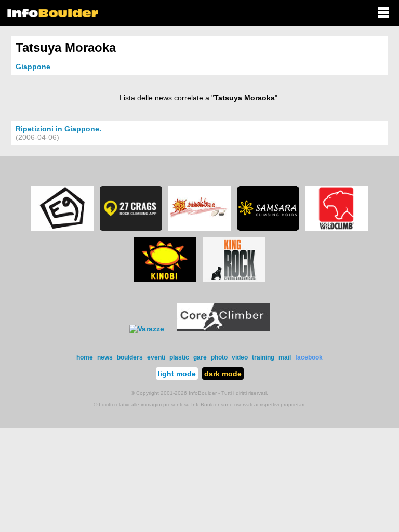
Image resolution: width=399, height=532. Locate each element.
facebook (309, 357)
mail (284, 357)
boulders (130, 357)
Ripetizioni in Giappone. (58, 129)
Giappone (33, 66)
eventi (156, 357)
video (240, 357)
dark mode (223, 373)
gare (200, 357)
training (263, 357)
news (105, 357)
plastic (179, 357)
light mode (177, 373)
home (84, 357)
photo (219, 357)
